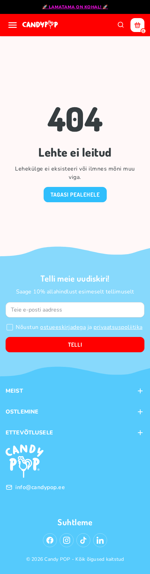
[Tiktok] (83, 540)
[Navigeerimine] (12, 25)
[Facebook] (50, 540)
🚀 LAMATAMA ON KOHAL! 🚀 (75, 7)
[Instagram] (67, 540)
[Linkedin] (100, 540)
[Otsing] (121, 25)
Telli (75, 344)
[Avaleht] (40, 25)
